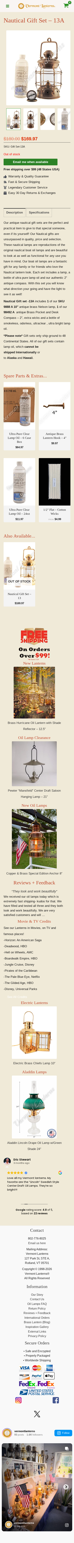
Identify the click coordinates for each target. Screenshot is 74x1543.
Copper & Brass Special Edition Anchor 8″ (34, 873)
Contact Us (37, 1299)
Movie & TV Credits (34, 921)
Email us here (37, 1243)
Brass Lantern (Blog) (37, 1322)
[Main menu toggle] (7, 6)
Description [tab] (14, 212)
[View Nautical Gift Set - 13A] (13, 119)
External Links (37, 1331)
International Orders (37, 1317)
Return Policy (37, 1308)
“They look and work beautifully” (34, 891)
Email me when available (30, 162)
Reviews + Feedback (34, 882)
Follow (66, 1432)
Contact (37, 1230)
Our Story (37, 1294)
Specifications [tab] (39, 212)
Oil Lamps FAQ (37, 1303)
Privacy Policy (37, 1336)
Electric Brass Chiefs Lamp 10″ (34, 1063)
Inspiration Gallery (37, 1326)
